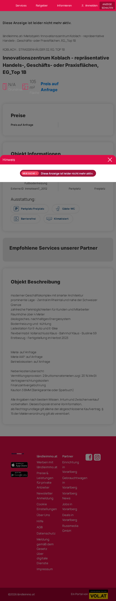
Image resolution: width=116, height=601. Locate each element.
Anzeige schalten (107, 5)
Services (21, 5)
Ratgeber (42, 5)
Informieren (64, 5)
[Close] (110, 159)
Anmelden (91, 5)
